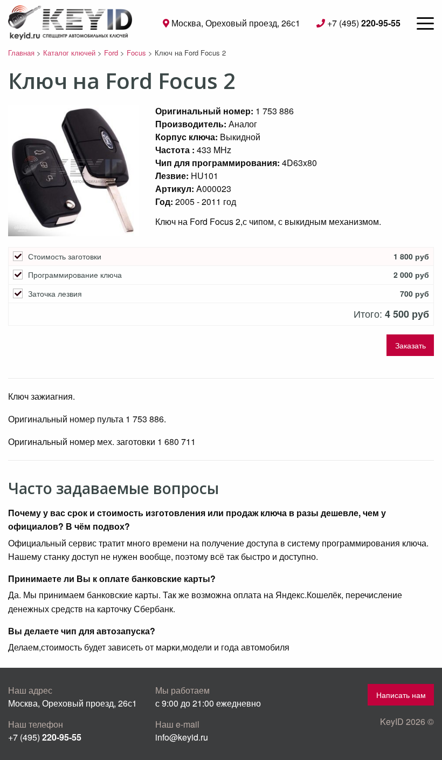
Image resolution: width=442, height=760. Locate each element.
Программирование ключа (75, 275)
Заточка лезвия (55, 294)
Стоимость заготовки (64, 256)
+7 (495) (362, 23)
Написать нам (401, 694)
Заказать (410, 345)
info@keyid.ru (181, 737)
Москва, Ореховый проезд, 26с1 (234, 23)
